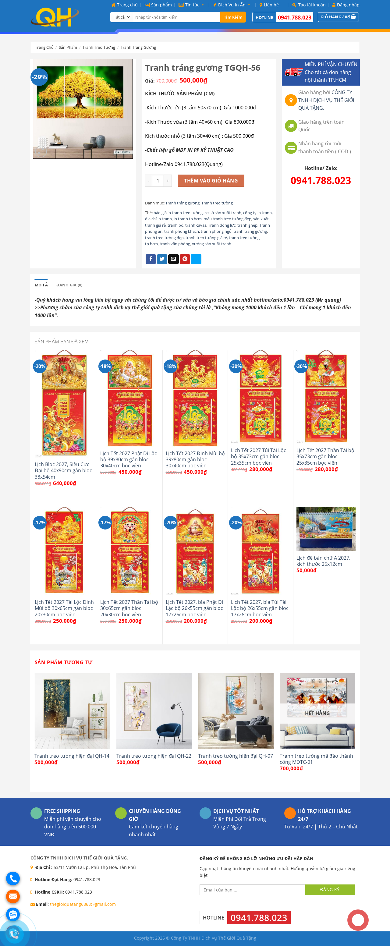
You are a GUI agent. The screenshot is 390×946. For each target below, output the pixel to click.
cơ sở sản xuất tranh (222, 212)
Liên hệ (271, 5)
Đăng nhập (348, 5)
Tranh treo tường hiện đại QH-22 (153, 756)
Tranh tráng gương (138, 47)
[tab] (41, 285)
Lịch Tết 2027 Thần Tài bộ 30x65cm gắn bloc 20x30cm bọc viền (129, 608)
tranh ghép (247, 225)
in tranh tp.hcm (188, 218)
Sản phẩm (161, 5)
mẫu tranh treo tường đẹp (227, 218)
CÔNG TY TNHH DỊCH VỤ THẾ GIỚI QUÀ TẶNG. (326, 100)
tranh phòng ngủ (216, 231)
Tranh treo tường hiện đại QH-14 (71, 756)
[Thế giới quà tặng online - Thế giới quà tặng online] (65, 17)
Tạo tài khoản (312, 5)
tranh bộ (175, 225)
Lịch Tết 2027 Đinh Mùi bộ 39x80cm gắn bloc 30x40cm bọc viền (195, 459)
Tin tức (192, 5)
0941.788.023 (294, 17)
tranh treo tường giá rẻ (206, 237)
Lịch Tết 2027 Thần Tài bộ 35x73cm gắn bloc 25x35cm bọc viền (325, 456)
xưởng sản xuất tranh (211, 243)
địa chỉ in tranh (158, 218)
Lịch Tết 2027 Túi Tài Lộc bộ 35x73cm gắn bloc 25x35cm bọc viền (258, 456)
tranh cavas (195, 225)
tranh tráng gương (250, 231)
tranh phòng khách (181, 231)
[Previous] (35, 732)
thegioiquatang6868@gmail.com (83, 904)
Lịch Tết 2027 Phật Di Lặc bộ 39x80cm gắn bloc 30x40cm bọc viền (128, 459)
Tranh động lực (222, 225)
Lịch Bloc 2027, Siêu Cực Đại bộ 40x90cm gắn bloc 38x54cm (63, 470)
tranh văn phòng (175, 243)
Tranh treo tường (99, 47)
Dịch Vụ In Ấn (232, 5)
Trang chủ (127, 5)
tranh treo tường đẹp (164, 237)
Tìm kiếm (233, 17)
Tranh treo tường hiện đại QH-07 (235, 756)
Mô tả (41, 285)
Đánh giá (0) (69, 285)
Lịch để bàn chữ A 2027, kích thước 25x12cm (323, 561)
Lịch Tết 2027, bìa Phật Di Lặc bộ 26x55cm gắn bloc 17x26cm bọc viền (194, 608)
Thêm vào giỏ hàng (211, 180)
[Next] (355, 732)
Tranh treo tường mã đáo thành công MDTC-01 (316, 759)
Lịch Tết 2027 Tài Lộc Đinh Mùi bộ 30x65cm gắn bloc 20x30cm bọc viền (64, 608)
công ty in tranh (257, 212)
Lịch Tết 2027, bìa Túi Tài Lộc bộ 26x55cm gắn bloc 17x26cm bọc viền (260, 608)
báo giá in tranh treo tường (178, 212)
